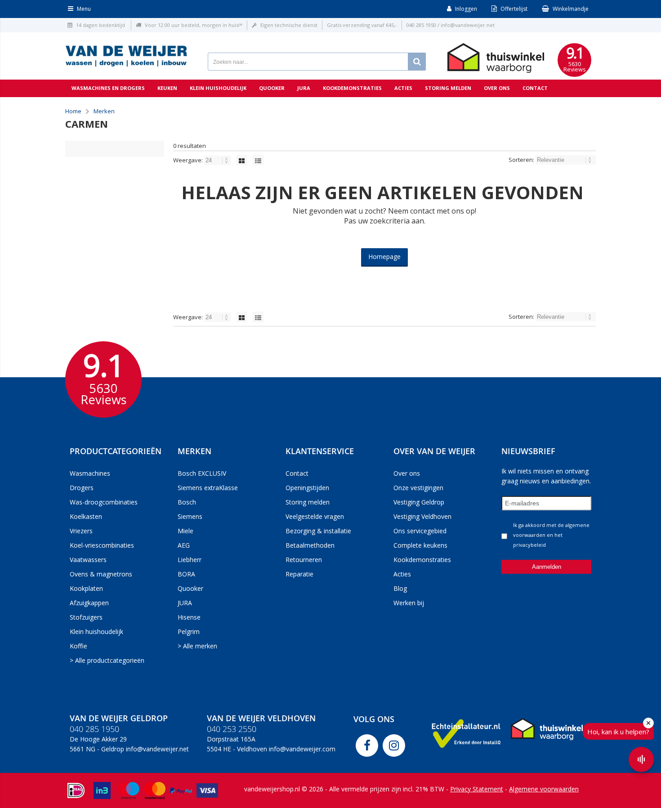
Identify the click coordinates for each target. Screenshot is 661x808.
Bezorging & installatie (318, 531)
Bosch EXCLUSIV (202, 473)
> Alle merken (197, 646)
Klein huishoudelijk (96, 631)
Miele (185, 531)
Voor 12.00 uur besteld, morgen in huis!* (193, 25)
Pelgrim (189, 631)
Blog (400, 588)
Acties (403, 88)
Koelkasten (86, 516)
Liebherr (189, 559)
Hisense (189, 617)
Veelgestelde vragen (315, 516)
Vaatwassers (88, 559)
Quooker (272, 88)
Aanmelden (546, 566)
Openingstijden (307, 487)
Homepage (384, 256)
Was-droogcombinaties (104, 502)
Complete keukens (420, 545)
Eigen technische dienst (288, 25)
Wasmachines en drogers (108, 88)
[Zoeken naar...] (417, 62)
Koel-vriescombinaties (102, 545)
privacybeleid (529, 544)
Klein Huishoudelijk (218, 88)
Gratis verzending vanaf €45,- (362, 25)
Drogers (82, 487)
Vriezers (81, 531)
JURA (185, 602)
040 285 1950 (421, 25)
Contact (535, 88)
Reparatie (299, 574)
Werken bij (408, 602)
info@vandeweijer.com (302, 749)
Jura (303, 88)
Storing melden (448, 88)
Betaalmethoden (310, 545)
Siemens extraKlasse (208, 487)
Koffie (78, 646)
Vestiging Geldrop (418, 502)
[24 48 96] (218, 160)
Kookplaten (86, 588)
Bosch (187, 502)
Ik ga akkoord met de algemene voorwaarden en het (551, 535)
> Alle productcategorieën (107, 660)
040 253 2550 (231, 728)
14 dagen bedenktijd (100, 25)
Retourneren (304, 559)
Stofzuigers (86, 617)
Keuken (167, 88)
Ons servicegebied (420, 531)
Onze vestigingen (418, 487)
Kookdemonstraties (352, 88)
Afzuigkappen (89, 602)
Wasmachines (90, 473)
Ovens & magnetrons (101, 574)
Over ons (497, 88)
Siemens (190, 516)
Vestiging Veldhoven (422, 516)
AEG (184, 545)
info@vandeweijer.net (468, 25)
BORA (186, 574)
